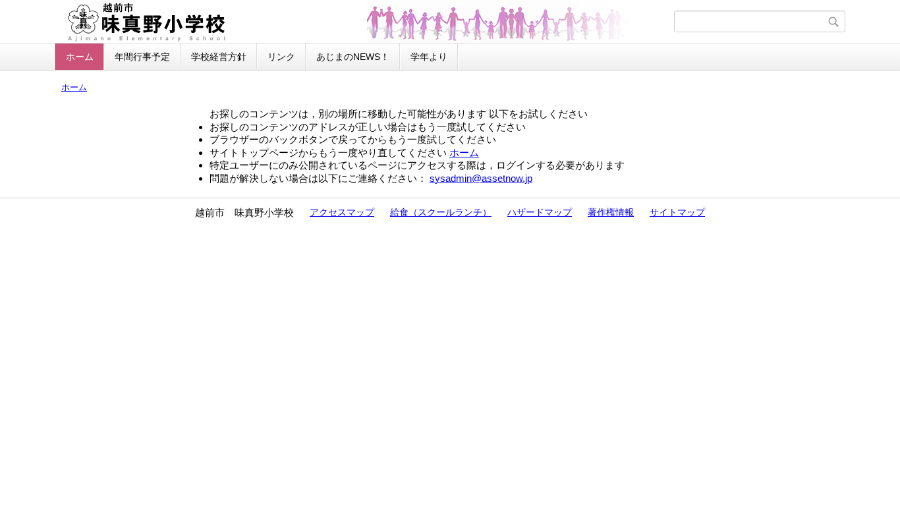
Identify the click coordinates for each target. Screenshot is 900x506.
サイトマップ (677, 212)
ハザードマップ (539, 212)
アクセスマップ (342, 212)
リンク (281, 56)
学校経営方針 (218, 56)
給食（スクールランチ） (441, 212)
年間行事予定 (142, 56)
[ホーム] (366, 22)
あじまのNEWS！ (352, 56)
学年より (428, 56)
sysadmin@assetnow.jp (481, 178)
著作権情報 (611, 212)
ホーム (80, 56)
